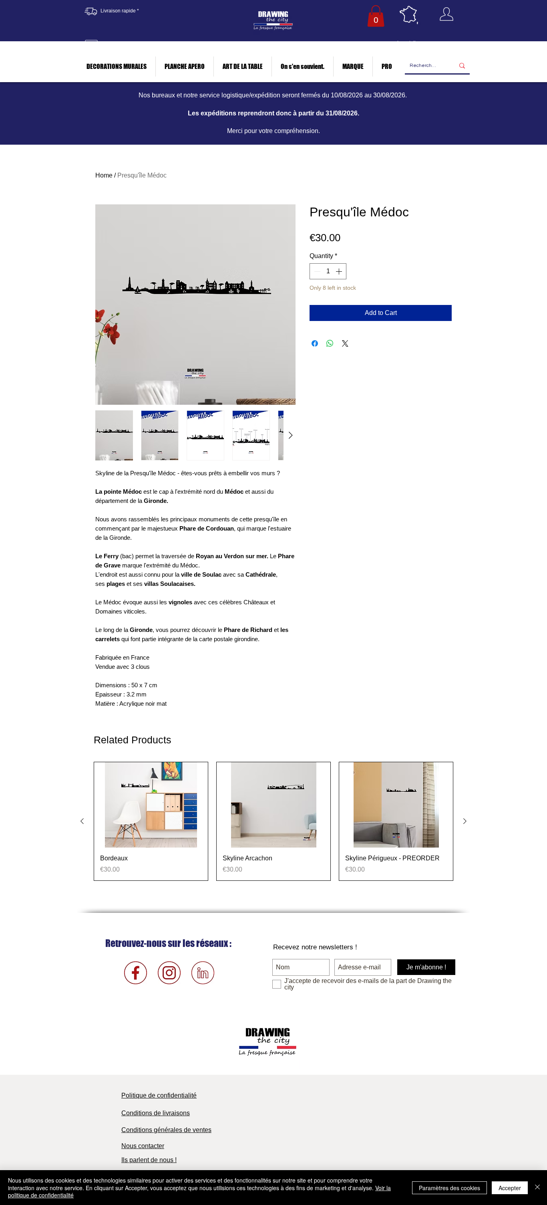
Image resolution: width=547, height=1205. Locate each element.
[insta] (169, 972)
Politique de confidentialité (159, 1095)
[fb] (135, 972)
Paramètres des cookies (449, 1188)
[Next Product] (465, 821)
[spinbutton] (328, 271)
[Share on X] (345, 343)
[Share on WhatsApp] (330, 343)
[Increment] (339, 271)
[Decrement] (316, 271)
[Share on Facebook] (315, 343)
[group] (273, 821)
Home (104, 175)
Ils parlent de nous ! (149, 1160)
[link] (376, 16)
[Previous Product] (82, 821)
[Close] (537, 1188)
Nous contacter (142, 1145)
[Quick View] (151, 805)
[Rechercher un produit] (462, 66)
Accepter (510, 1188)
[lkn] (202, 972)
